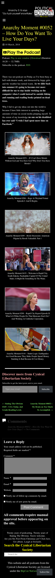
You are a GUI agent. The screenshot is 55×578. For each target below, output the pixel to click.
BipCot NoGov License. (34, 570)
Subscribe (46, 389)
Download (36, 57)
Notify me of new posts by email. (21, 501)
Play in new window (20, 57)
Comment (9, 455)
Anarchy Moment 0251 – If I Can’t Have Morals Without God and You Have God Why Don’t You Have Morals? (27, 161)
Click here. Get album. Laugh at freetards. (32, 540)
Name (7, 477)
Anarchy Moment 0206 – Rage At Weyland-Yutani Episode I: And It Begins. (27, 199)
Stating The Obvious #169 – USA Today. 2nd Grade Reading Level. (12, 406)
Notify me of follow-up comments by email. (26, 495)
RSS (28, 64)
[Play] (21, 54)
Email (7, 484)
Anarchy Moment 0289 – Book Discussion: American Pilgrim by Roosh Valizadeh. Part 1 (27, 237)
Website (7, 489)
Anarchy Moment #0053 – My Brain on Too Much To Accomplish (41, 406)
